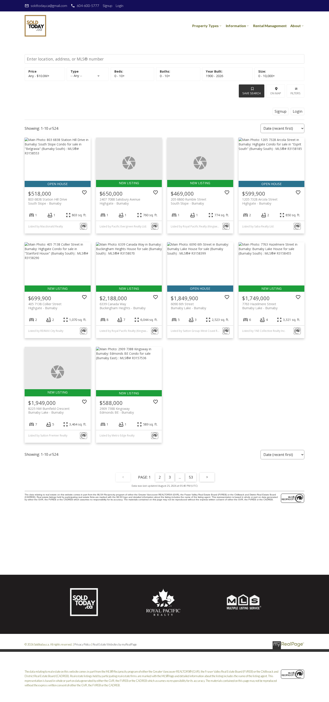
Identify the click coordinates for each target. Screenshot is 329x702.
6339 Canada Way (122, 306)
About (295, 26)
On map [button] (275, 93)
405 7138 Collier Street (45, 306)
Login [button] (297, 111)
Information (236, 26)
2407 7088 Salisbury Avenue (120, 201)
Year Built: (214, 76)
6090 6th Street (188, 306)
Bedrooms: (119, 76)
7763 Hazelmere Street (260, 306)
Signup (107, 6)
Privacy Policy (82, 644)
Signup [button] (280, 111)
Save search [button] (251, 93)
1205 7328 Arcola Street (260, 201)
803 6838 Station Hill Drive (47, 201)
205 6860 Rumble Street (188, 201)
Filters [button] (296, 93)
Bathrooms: (165, 76)
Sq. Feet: (266, 76)
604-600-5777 (88, 6)
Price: (38, 76)
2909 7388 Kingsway (117, 410)
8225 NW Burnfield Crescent (49, 410)
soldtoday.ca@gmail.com (49, 6)
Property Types (205, 26)
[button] (46, 6)
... (180, 477)
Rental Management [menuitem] (270, 26)
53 (191, 477)
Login (119, 6)
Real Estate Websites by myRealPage (115, 644)
